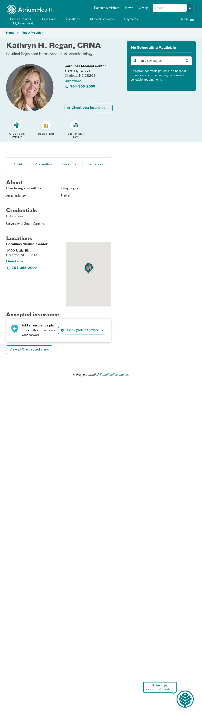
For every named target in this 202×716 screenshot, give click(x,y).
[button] (190, 8)
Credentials (43, 164)
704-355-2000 (82, 86)
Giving (143, 8)
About (18, 164)
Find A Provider (32, 33)
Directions (73, 81)
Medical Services (101, 19)
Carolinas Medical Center (85, 66)
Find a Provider (20, 19)
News (129, 8)
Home (10, 33)
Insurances (95, 164)
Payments (130, 19)
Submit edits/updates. (114, 375)
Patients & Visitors (106, 8)
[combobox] (170, 8)
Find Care (48, 19)
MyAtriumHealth (23, 23)
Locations (72, 19)
